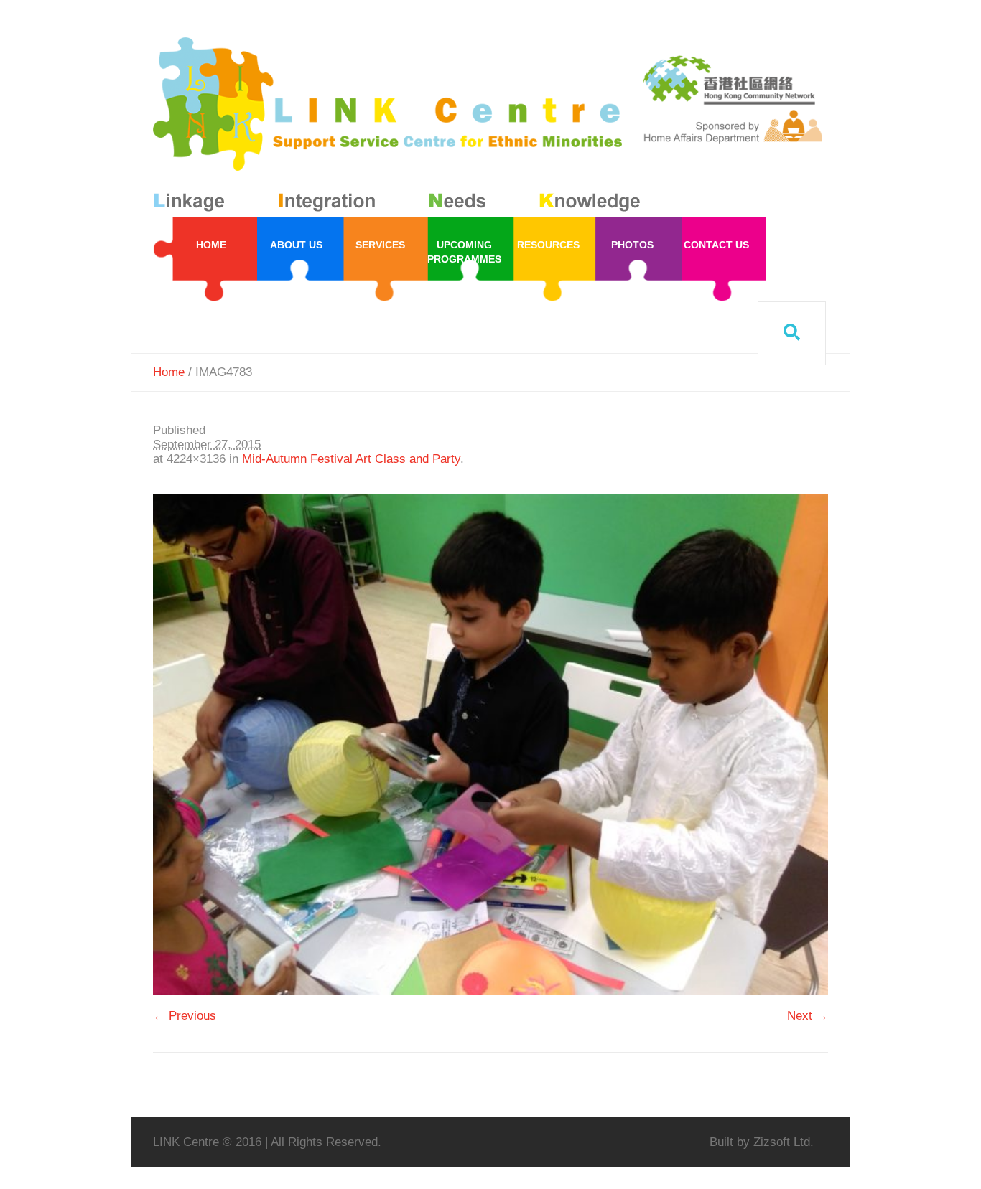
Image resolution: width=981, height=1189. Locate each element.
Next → (807, 1016)
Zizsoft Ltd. (783, 1142)
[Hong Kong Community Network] (399, 127)
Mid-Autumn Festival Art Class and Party (351, 459)
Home (169, 372)
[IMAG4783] (490, 744)
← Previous (184, 1016)
